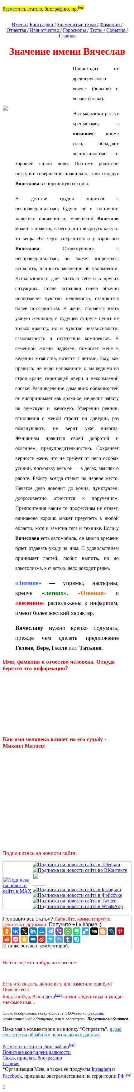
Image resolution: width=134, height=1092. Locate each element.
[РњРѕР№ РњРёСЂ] (41, 931)
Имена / (20, 24)
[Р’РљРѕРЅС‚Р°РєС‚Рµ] (15, 931)
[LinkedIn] (33, 931)
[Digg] (94, 931)
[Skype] (76, 939)
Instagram (101, 1069)
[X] (24, 931)
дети (50, 996)
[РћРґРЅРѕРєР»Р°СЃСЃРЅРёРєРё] (7, 931)
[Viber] (59, 931)
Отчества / (18, 30)
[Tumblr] (68, 939)
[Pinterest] (120, 931)
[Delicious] (85, 931)
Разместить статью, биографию (35, 1046)
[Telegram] (50, 931)
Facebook (12, 1076)
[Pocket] (15, 939)
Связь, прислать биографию (32, 1057)
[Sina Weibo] (41, 939)
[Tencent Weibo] (59, 939)
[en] (81, 7)
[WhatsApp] (68, 931)
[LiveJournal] (111, 931)
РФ (121, 1076)
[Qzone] (24, 939)
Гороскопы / (76, 30)
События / (117, 30)
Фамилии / (111, 24)
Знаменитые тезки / (77, 24)
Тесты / (97, 30)
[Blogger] (103, 931)
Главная (67, 35)
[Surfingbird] (50, 939)
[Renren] (33, 939)
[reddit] (7, 939)
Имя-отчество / (46, 30)
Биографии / (43, 24)
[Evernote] (76, 931)
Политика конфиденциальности (36, 1052)
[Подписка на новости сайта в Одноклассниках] (39, 884)
